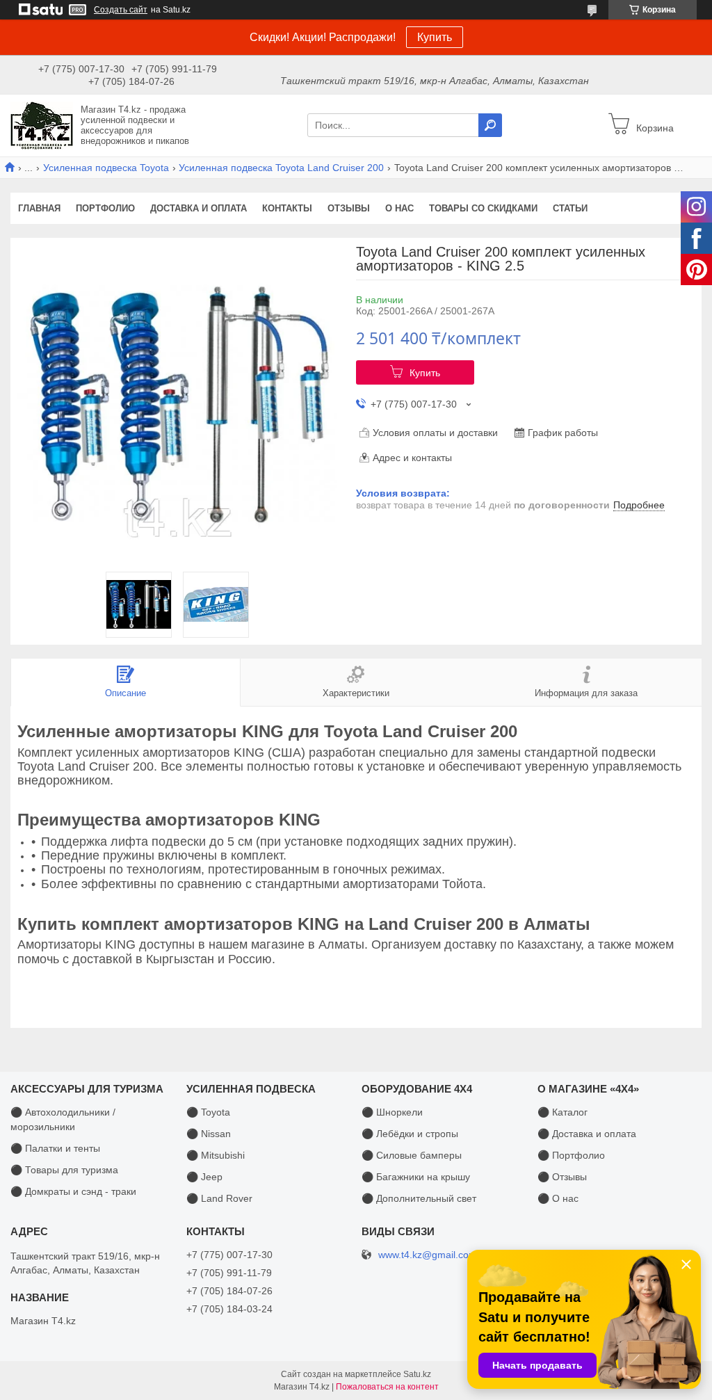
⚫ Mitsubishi (215, 1155)
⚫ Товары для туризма (64, 1169)
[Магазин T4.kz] (41, 124)
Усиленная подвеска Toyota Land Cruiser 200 (281, 167)
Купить (434, 37)
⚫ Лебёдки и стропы (410, 1133)
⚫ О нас (557, 1198)
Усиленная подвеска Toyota (106, 167)
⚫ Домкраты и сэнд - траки (73, 1191)
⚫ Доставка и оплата (586, 1133)
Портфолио (105, 208)
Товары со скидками (483, 208)
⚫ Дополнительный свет (419, 1198)
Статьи (570, 208)
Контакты (287, 208)
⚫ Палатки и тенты (55, 1148)
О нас (399, 208)
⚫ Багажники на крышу (416, 1176)
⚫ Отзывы (562, 1176)
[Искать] (490, 125)
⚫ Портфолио (571, 1155)
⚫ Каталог (562, 1112)
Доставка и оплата (198, 208)
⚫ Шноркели (392, 1112)
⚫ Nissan (208, 1133)
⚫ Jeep (204, 1176)
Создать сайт (120, 10)
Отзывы (348, 208)
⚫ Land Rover (219, 1198)
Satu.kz (417, 1374)
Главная (39, 208)
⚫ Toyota (208, 1112)
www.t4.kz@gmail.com (427, 1255)
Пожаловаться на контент (387, 1387)
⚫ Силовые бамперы (412, 1155)
